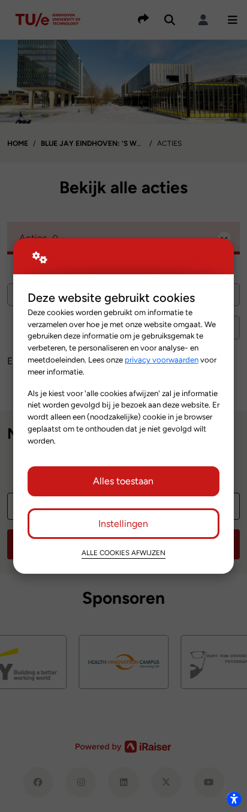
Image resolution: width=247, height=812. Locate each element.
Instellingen (123, 523)
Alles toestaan (123, 481)
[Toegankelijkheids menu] (234, 799)
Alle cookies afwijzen (123, 553)
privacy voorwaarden (161, 359)
